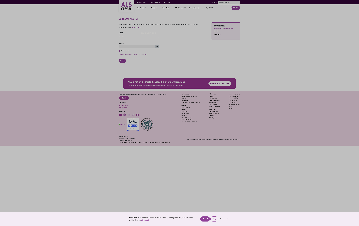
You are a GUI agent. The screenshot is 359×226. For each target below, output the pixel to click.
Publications (184, 100)
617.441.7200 (123, 105)
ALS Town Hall (233, 100)
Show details (224, 219)
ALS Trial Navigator (234, 96)
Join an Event (213, 98)
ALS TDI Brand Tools (186, 120)
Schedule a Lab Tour (186, 118)
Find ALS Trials (155, 2)
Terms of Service (132, 142)
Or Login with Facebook (148, 33)
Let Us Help (166, 2)
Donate (235, 8)
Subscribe (124, 98)
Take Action (166, 8)
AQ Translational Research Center (190, 102)
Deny (214, 219)
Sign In (214, 2)
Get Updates (212, 102)
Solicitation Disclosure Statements (160, 142)
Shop (230, 106)
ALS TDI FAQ (184, 112)
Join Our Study (142, 2)
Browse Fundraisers (214, 100)
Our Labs (183, 98)
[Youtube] (133, 115)
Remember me (125, 51)
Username (122, 36)
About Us (154, 8)
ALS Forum (232, 102)
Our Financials (185, 114)
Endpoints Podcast (234, 104)
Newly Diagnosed (214, 114)
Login (122, 61)
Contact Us (184, 116)
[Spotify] (137, 115)
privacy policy (145, 220)
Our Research (141, 8)
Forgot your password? (140, 54)
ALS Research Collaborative (189, 96)
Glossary (211, 118)
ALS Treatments (213, 112)
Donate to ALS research (219, 83)
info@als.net (123, 108)
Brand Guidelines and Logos (189, 122)
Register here (136, 27)
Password (122, 43)
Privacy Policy (123, 142)
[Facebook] (121, 115)
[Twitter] (124, 115)
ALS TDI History (185, 108)
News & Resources (195, 8)
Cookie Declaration (143, 142)
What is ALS (179, 8)
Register (217, 35)
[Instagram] (129, 115)
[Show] (157, 46)
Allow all (205, 219)
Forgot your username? (125, 54)
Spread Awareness (214, 106)
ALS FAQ (211, 116)
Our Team (183, 109)
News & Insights (233, 98)
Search (210, 8)
